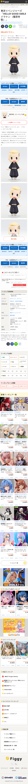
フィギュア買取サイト (10, 738)
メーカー (5, 366)
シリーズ (5, 362)
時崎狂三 (6, 717)
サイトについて (4, 768)
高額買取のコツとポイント (11, 741)
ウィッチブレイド (8, 693)
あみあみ (5, 86)
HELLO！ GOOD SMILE (16, 301)
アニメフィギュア (6, 22)
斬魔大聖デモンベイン (10, 685)
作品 (13, 362)
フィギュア (7, 4)
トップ (2, 4)
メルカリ (5, 101)
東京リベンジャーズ (15, 4)
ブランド (14, 366)
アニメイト (14, 86)
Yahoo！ (10, 90)
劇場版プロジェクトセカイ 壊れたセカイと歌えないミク (14, 681)
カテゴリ (23, 357)
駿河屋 (23, 101)
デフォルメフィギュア (16, 22)
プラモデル (17, 412)
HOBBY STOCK (23, 386)
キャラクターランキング (10, 701)
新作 (4, 357)
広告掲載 (12, 768)
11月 (25, 371)
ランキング (14, 357)
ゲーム (7, 412)
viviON (23, 90)
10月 (21, 371)
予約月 (4, 371)
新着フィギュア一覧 (9, 394)
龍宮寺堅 (22, 4)
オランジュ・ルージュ (16, 298)
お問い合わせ (24, 768)
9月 (17, 371)
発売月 (4, 375)
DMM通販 (23, 86)
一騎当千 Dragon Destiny (11, 676)
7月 (8, 371)
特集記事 (5, 729)
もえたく (17, 267)
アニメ (21, 439)
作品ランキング (8, 672)
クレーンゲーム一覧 (9, 749)
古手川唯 (6, 710)
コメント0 (25, 25)
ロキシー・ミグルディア (10, 713)
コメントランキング (9, 640)
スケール (11, 412)
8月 (12, 371)
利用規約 (14, 770)
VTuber (16, 521)
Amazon (4, 90)
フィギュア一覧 (14, 563)
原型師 (22, 366)
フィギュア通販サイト (10, 734)
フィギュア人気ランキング (11, 589)
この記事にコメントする (14, 122)
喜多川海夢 (7, 706)
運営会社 (17, 768)
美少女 (2, 412)
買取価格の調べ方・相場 (10, 745)
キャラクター (23, 362)
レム (5, 721)
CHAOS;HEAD (7, 689)
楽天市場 (17, 90)
